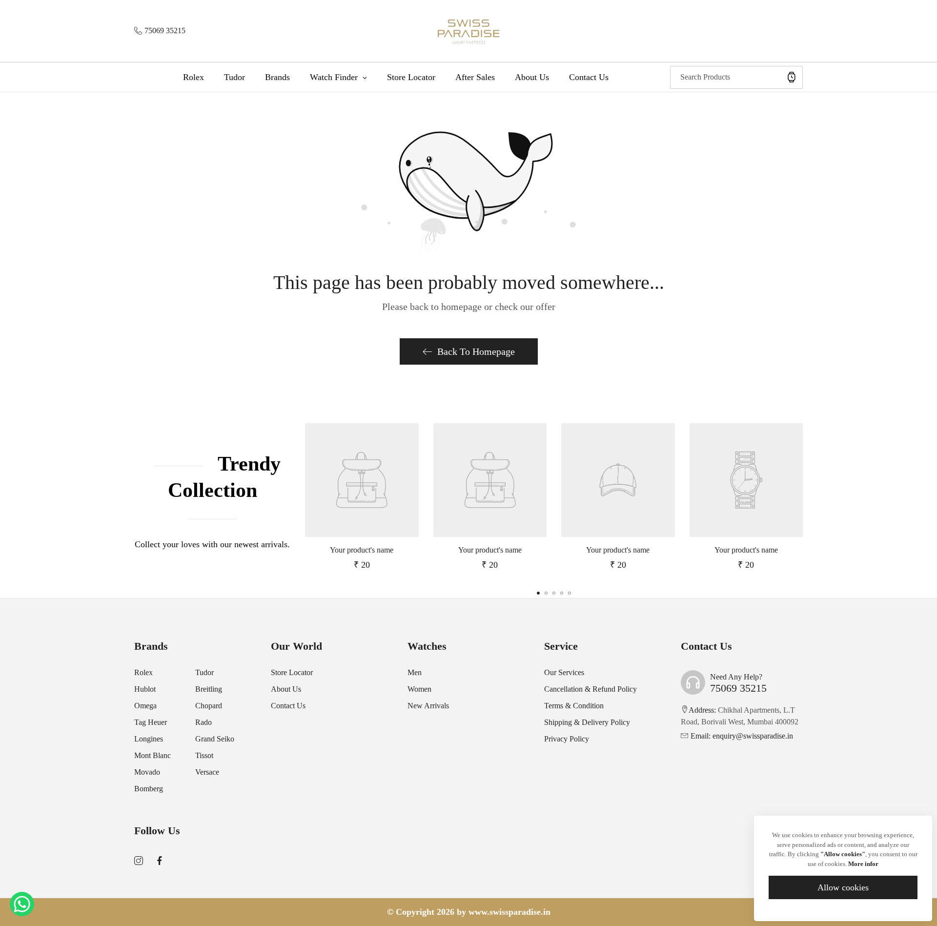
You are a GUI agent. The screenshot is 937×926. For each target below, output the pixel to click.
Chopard (208, 705)
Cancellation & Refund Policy (590, 689)
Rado (203, 722)
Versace (207, 772)
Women (419, 689)
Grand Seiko (214, 739)
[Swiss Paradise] (468, 30)
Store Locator (292, 672)
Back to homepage (476, 351)
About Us (286, 689)
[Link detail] (138, 861)
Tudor (204, 672)
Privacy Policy (566, 739)
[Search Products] (791, 77)
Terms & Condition (574, 705)
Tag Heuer (150, 722)
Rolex (143, 672)
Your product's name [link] (361, 550)
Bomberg (148, 788)
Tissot (204, 755)
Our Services (564, 672)
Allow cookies (843, 887)
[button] (538, 593)
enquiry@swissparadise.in (742, 736)
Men (414, 672)
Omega (145, 705)
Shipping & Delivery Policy (587, 722)
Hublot (145, 689)
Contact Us (288, 705)
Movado (147, 772)
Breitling (208, 689)
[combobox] (736, 77)
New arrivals (428, 705)
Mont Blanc (152, 755)
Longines (148, 739)
